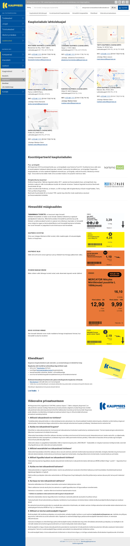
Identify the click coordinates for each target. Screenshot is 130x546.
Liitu (114, 7)
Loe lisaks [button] (32, 391)
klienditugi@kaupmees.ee (88, 541)
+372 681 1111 (36, 54)
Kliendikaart (93, 13)
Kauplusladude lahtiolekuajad (38, 13)
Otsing (29, 7)
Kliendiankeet (34, 382)
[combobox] (53, 7)
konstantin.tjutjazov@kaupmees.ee (39, 60)
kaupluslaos (41, 368)
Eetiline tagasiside (78, 543)
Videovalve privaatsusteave (108, 13)
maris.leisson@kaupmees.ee (106, 59)
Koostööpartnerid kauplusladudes (59, 13)
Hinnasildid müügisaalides (80, 13)
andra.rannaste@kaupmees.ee (38, 104)
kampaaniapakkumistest (45, 370)
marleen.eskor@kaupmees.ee (71, 103)
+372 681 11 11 (64, 541)
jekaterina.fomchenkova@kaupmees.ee (74, 60)
